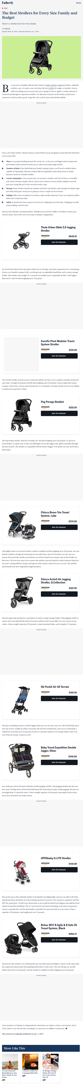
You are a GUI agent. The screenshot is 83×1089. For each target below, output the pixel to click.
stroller (51, 88)
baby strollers (51, 85)
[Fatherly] (7, 3)
